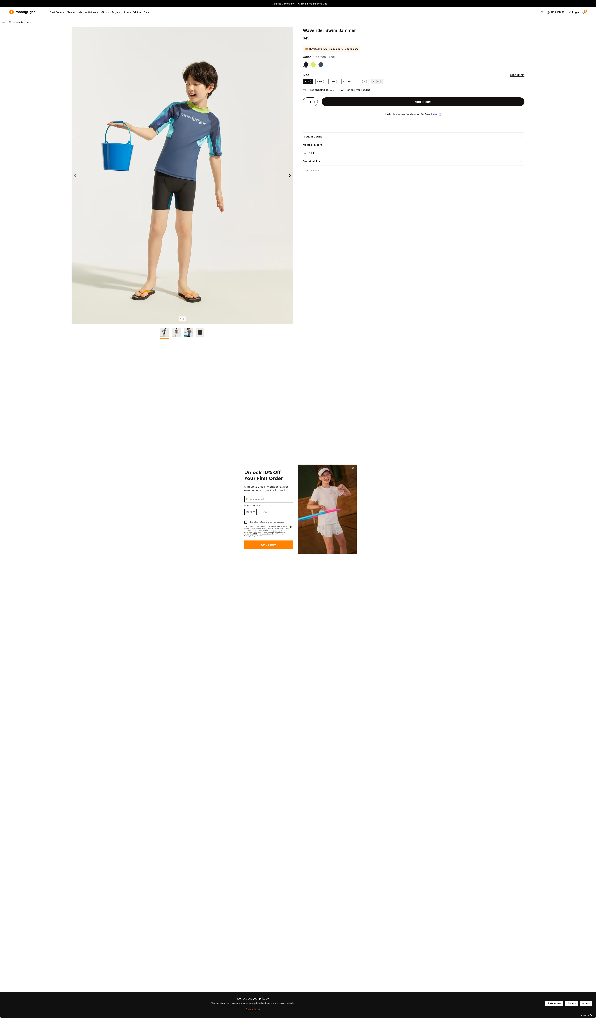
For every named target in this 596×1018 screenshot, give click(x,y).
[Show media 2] (176, 333)
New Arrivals (74, 12)
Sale (146, 12)
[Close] (353, 468)
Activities (90, 12)
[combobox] (250, 512)
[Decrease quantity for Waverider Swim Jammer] (306, 102)
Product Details (313, 136)
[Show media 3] (188, 333)
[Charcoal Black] (306, 65)
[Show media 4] (200, 333)
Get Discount (268, 544)
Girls (104, 12)
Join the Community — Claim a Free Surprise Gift (81, 3)
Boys (115, 12)
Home (3, 22)
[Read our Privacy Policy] (291, 527)
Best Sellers (57, 12)
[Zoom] (287, 33)
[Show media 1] (164, 333)
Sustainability (311, 161)
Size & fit (308, 153)
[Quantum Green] (313, 65)
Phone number (252, 505)
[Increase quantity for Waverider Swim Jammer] (314, 102)
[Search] (542, 12)
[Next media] (290, 175)
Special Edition (132, 12)
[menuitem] (56, 12)
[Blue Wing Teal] (321, 65)
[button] (515, 75)
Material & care (312, 144)
